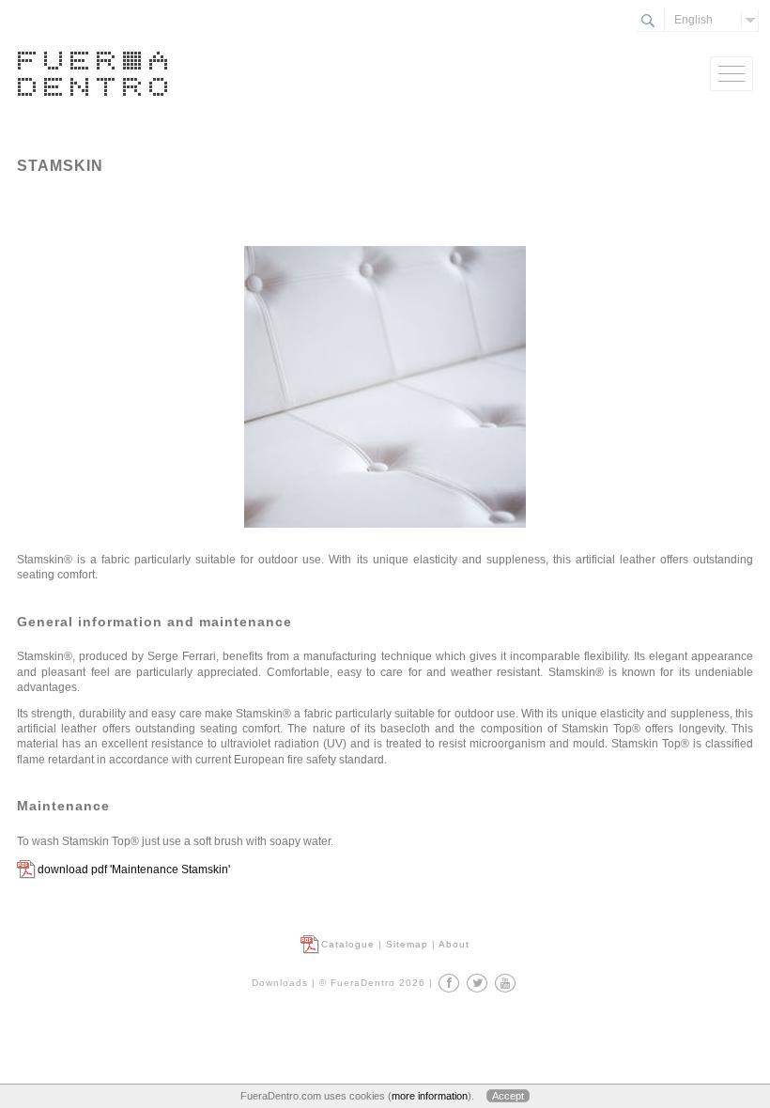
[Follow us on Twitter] (477, 983)
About (454, 944)
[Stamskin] (385, 544)
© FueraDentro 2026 (372, 982)
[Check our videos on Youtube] (505, 983)
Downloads (280, 982)
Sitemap (407, 944)
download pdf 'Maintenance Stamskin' (134, 869)
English (693, 19)
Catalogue (348, 944)
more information (430, 1095)
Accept (508, 1095)
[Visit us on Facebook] (449, 983)
